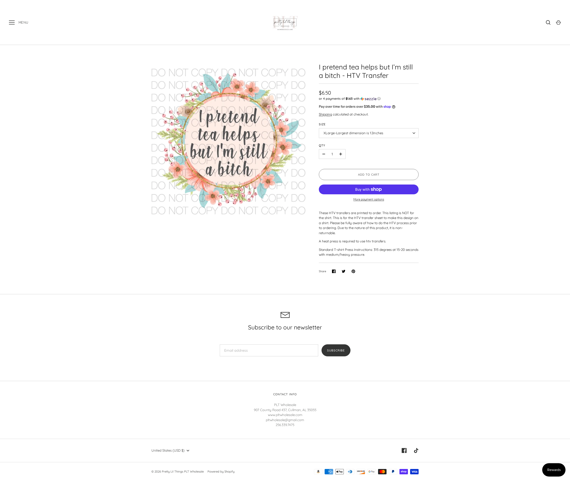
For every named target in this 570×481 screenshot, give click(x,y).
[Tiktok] (416, 450)
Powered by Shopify (221, 471)
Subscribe (336, 350)
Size (322, 124)
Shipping (325, 114)
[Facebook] (404, 450)
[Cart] (558, 22)
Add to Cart (369, 174)
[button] (369, 99)
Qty (322, 145)
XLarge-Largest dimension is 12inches (353, 133)
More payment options (368, 199)
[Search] (548, 22)
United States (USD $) (168, 450)
